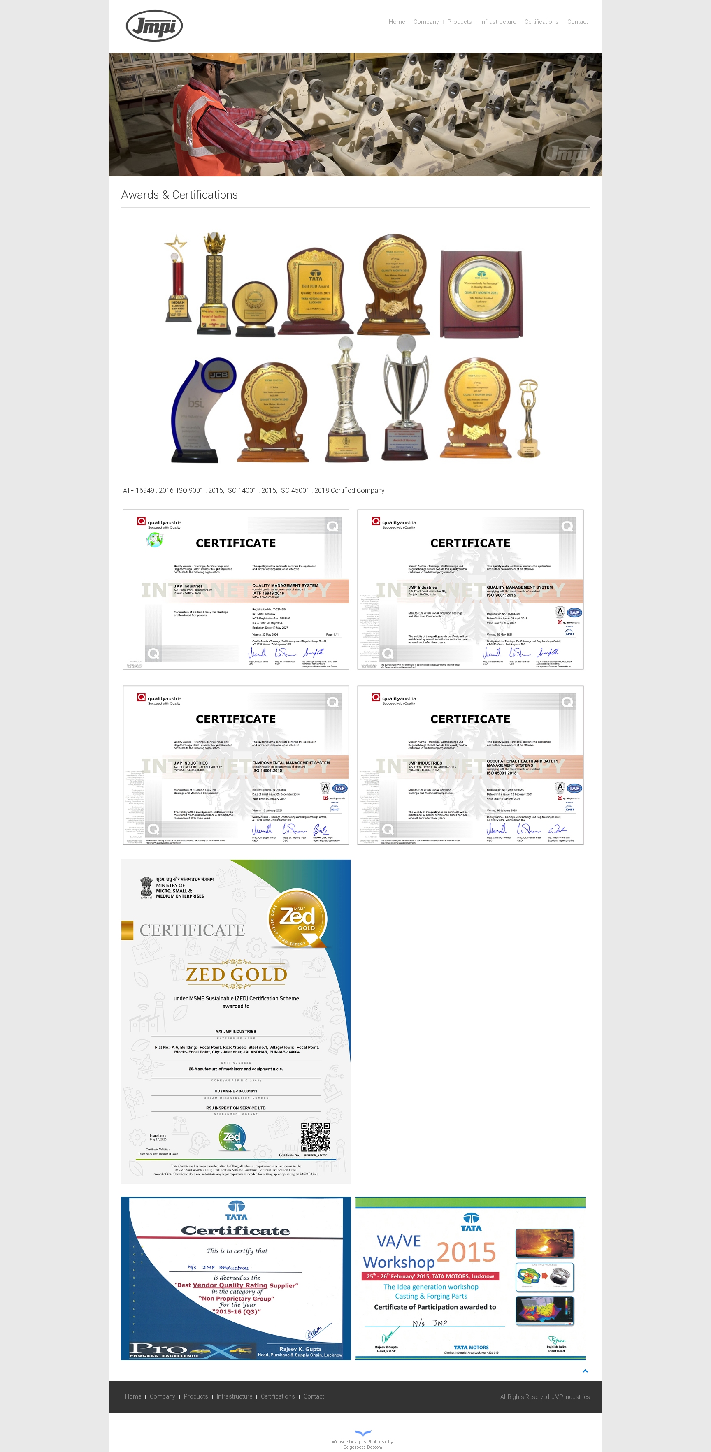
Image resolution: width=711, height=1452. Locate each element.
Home (397, 22)
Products (460, 22)
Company (426, 22)
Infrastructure (498, 22)
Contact (577, 22)
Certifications (542, 22)
